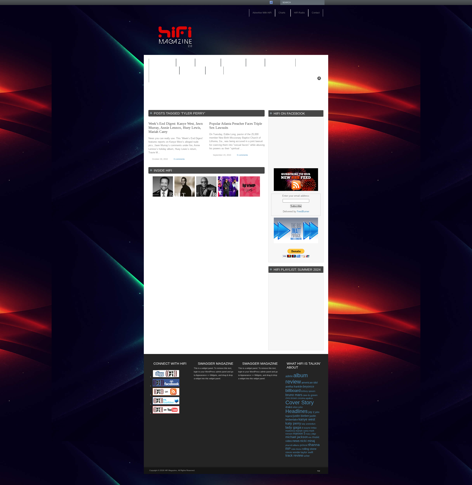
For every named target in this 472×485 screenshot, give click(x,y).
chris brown (291, 398)
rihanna (314, 445)
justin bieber (301, 415)
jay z (311, 412)
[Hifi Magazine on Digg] (166, 377)
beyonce (308, 386)
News (253, 63)
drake (288, 407)
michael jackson (296, 437)
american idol (309, 382)
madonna (290, 431)
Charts (280, 13)
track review (294, 455)
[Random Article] (319, 79)
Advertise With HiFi (262, 12)
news (296, 441)
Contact (316, 12)
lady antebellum (308, 424)
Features (160, 63)
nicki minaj (307, 441)
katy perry (293, 423)
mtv (310, 437)
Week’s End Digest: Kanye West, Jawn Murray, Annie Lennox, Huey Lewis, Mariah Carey (175, 128)
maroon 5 (299, 433)
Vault (214, 71)
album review (296, 378)
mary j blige (311, 434)
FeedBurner (303, 211)
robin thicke (296, 449)
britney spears (308, 391)
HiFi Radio (299, 12)
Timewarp (192, 71)
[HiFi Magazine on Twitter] (166, 404)
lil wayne (306, 428)
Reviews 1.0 (278, 63)
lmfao (314, 428)
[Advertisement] (281, 27)
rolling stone (309, 448)
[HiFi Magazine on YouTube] (166, 413)
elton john (298, 407)
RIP (288, 449)
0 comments (179, 159)
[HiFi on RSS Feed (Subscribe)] (166, 395)
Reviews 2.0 (162, 71)
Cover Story (299, 402)
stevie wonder (292, 452)
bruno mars (293, 395)
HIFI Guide (208, 63)
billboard (293, 390)
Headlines (296, 411)
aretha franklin (293, 386)
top (318, 471)
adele (289, 376)
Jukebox (231, 63)
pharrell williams (292, 445)
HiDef (183, 63)
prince (303, 445)
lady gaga (293, 427)
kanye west (307, 419)
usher (307, 455)
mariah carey (302, 431)
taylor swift (307, 452)
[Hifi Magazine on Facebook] (166, 386)
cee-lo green (310, 395)
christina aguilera (305, 398)
